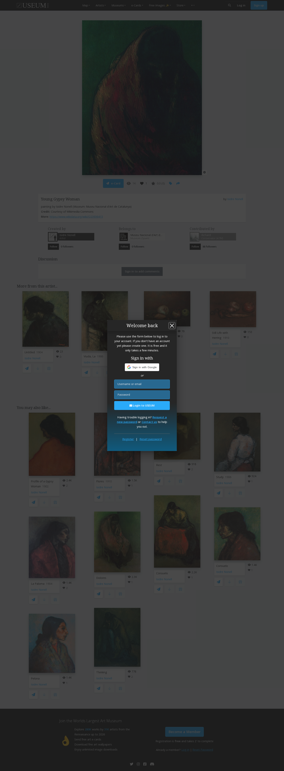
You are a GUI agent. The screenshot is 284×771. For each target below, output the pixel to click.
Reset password (150, 439)
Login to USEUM (143, 405)
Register (128, 439)
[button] (142, 367)
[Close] (172, 326)
